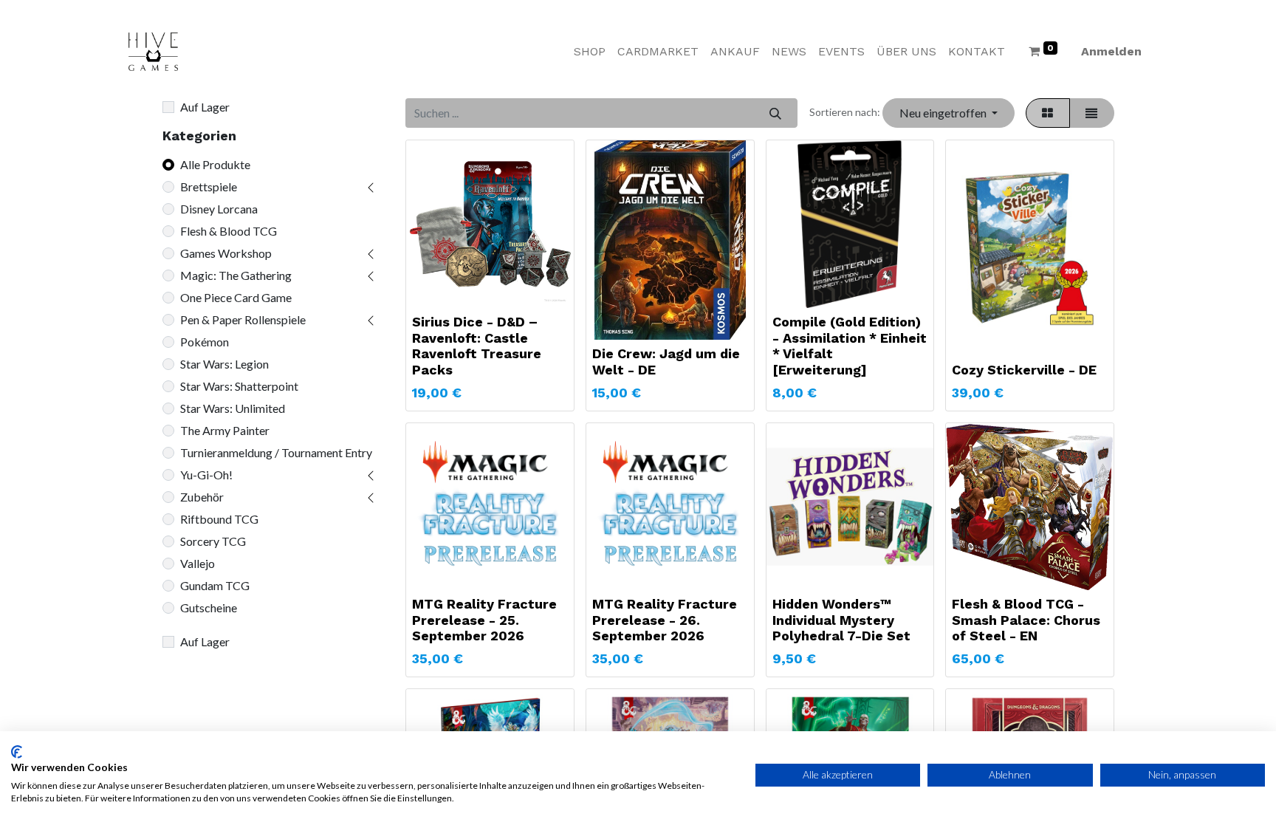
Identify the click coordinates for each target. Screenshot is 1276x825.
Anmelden (1111, 51)
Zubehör (202, 497)
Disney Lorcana (219, 209)
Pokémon (204, 342)
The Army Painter (225, 430)
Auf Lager (205, 107)
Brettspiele (208, 186)
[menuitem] (589, 51)
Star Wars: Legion (224, 364)
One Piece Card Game (236, 297)
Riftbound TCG (219, 519)
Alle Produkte (215, 164)
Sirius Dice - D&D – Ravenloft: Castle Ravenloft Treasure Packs (476, 345)
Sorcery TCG (213, 541)
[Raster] (1048, 113)
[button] (948, 113)
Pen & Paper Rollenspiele (243, 319)
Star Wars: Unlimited (232, 408)
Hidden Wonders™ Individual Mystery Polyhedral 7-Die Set (841, 619)
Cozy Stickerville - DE (1024, 369)
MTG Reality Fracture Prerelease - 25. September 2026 (484, 619)
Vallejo (197, 563)
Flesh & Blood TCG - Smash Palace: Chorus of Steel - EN (1026, 619)
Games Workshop (226, 253)
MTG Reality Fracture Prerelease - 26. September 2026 (664, 619)
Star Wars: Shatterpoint (239, 386)
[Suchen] (775, 113)
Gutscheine (208, 607)
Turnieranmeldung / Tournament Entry (276, 452)
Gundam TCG (215, 585)
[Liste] (1091, 113)
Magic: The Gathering (236, 275)
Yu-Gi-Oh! (206, 475)
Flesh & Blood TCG (228, 231)
